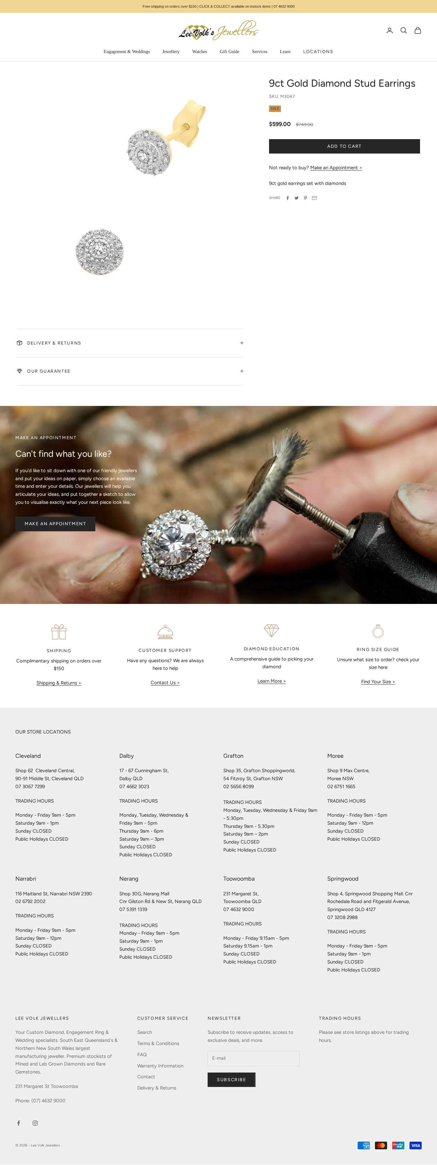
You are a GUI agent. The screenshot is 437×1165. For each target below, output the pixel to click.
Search (144, 1032)
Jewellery (171, 51)
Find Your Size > (378, 682)
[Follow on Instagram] (35, 1123)
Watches (199, 51)
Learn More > (272, 681)
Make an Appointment (55, 524)
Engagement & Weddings (127, 51)
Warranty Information (160, 1066)
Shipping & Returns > (58, 683)
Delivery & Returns (156, 1088)
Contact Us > (165, 683)
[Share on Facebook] (287, 198)
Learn (285, 51)
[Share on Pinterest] (305, 198)
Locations (318, 51)
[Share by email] (314, 198)
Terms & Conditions (158, 1043)
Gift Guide (229, 51)
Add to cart (344, 146)
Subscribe (231, 1079)
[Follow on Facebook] (18, 1123)
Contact (146, 1077)
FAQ (142, 1055)
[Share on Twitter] (296, 198)
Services (259, 51)
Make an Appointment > (336, 167)
